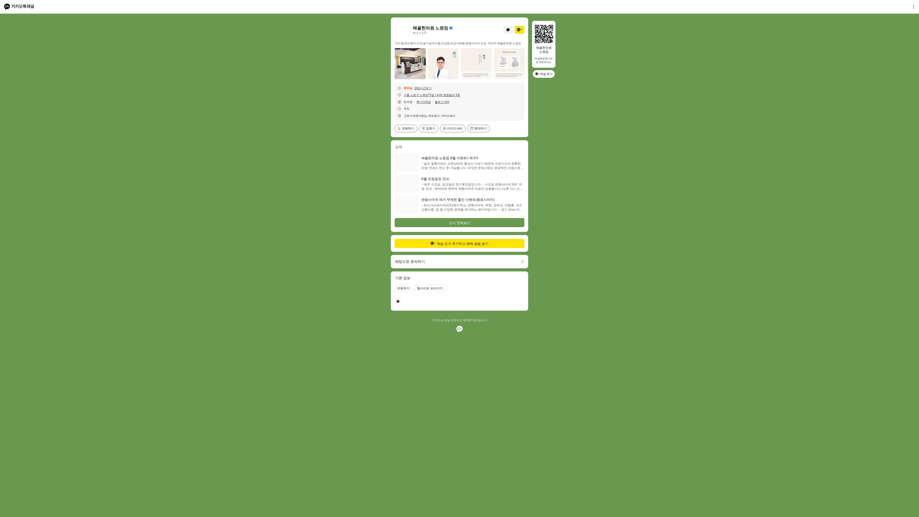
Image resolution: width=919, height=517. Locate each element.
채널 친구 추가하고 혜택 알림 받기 (462, 244)
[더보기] (912, 7)
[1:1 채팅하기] (508, 30)
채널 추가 (546, 74)
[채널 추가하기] (519, 30)
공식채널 (451, 28)
